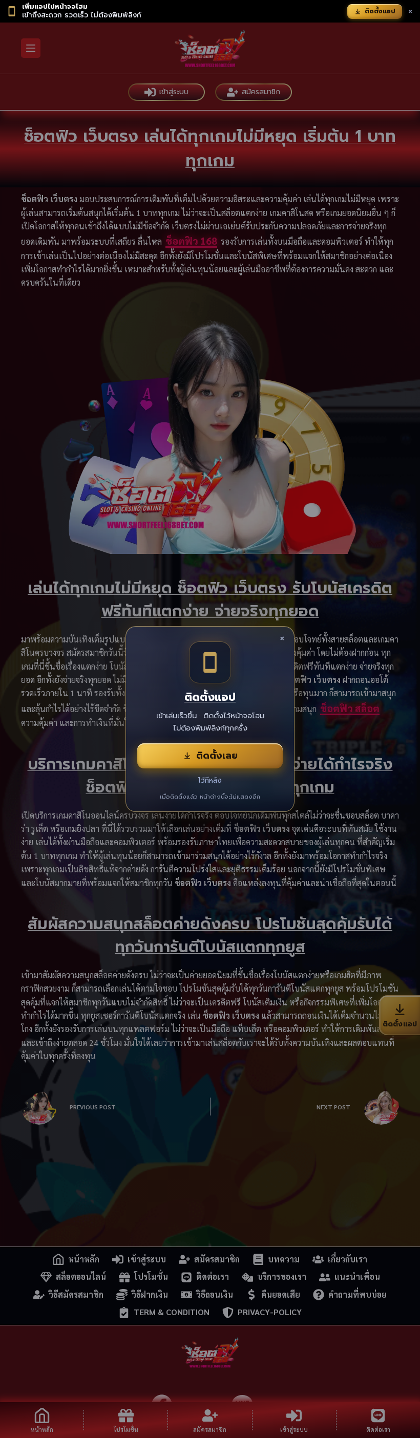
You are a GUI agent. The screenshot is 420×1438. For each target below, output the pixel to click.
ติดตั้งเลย (217, 755)
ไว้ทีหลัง (210, 780)
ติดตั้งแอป (380, 11)
